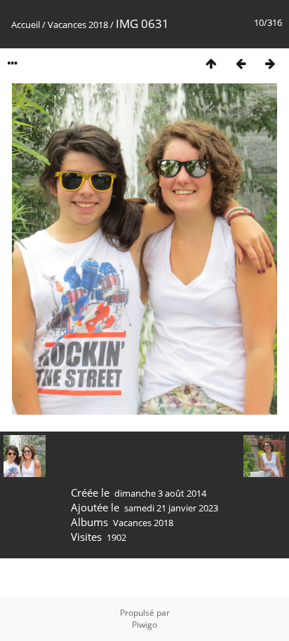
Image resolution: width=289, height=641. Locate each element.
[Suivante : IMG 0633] (270, 63)
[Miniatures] (211, 63)
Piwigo (144, 624)
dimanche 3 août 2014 (160, 493)
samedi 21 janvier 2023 (171, 508)
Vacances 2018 (78, 24)
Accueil (25, 24)
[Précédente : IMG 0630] (240, 63)
